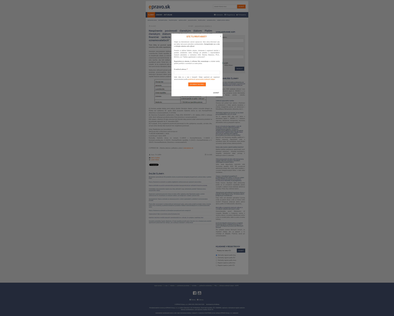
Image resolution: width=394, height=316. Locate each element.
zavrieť (216, 93)
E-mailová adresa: (180, 69)
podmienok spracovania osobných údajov (201, 79)
